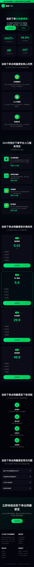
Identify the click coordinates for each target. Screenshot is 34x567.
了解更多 (23, 28)
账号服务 (20, 543)
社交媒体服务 (21, 537)
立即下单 (10, 28)
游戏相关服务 (21, 539)
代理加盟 (4, 555)
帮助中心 (4, 551)
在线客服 (4, 553)
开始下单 (17, 521)
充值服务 (20, 541)
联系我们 (4, 557)
